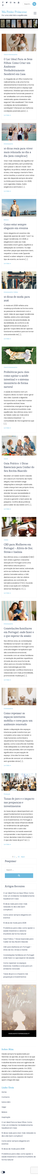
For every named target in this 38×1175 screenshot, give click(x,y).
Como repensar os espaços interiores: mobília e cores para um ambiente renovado (18, 719)
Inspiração (6, 1117)
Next (23, 857)
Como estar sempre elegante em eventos (16, 226)
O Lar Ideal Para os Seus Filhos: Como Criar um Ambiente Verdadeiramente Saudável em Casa (18, 67)
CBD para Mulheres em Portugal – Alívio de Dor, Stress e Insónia (18, 548)
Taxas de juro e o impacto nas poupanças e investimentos (19, 802)
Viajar (4, 1107)
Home (4, 1092)
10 (19, 857)
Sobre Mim (6, 1102)
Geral (6, 55)
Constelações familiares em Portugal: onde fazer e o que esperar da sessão (19, 632)
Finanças (7, 794)
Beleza (6, 220)
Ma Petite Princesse (14, 12)
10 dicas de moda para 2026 (17, 298)
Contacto (6, 1097)
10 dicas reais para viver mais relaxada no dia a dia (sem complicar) (18, 152)
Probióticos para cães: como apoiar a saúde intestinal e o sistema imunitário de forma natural (16, 379)
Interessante (12, 55)
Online (15, 292)
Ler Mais (7, 115)
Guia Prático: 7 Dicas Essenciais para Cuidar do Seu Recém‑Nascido (19, 467)
